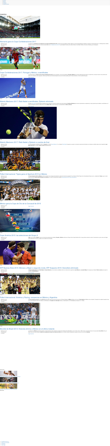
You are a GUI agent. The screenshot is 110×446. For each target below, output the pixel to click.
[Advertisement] (28, 9)
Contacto (4, 3)
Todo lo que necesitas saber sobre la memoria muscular (10, 376)
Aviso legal (3, 444)
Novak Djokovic (54, 144)
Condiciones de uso (5, 441)
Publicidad (3, 443)
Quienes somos (6, 4)
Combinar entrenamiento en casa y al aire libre (8, 389)
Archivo (4, 0)
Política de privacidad (5, 442)
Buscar (4, 1)
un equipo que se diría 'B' (55, 44)
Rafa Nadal (34, 103)
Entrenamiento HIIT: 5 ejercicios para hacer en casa (9, 382)
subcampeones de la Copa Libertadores (69, 177)
